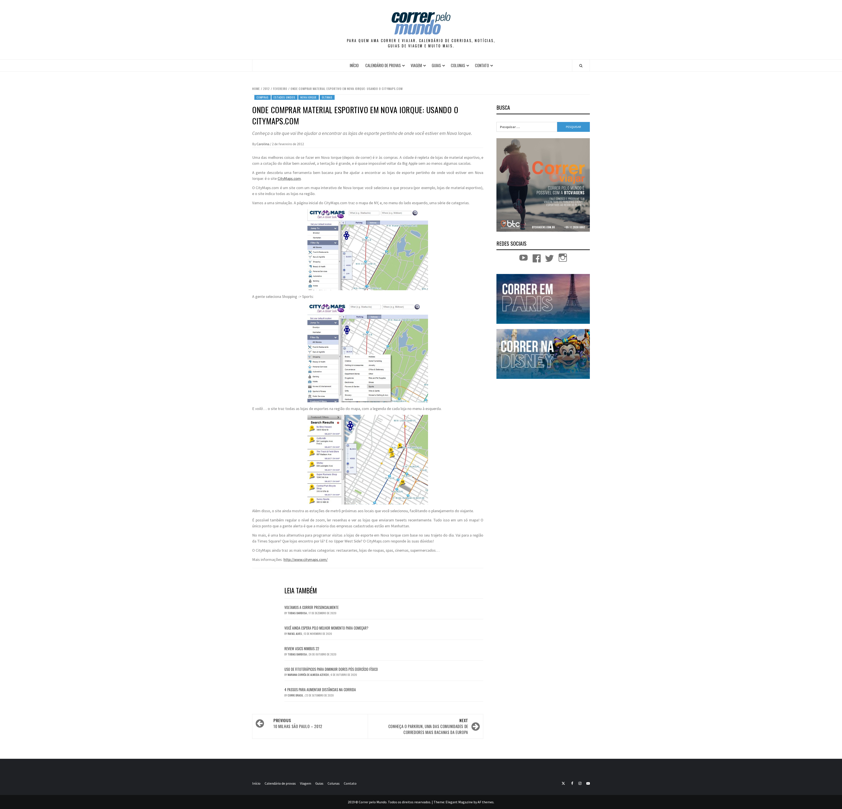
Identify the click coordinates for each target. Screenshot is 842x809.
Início (354, 65)
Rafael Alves (295, 633)
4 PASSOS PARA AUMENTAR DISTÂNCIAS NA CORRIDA (320, 689)
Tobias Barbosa (297, 613)
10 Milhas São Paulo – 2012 (297, 723)
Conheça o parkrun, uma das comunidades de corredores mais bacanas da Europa (428, 726)
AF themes (486, 802)
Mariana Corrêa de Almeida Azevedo (309, 675)
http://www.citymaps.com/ (306, 559)
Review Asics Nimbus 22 (301, 648)
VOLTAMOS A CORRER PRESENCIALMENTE (311, 607)
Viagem (416, 65)
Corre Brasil (296, 695)
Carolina (263, 144)
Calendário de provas (383, 65)
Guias (436, 65)
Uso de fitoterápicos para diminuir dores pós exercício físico (331, 669)
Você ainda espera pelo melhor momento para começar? (326, 628)
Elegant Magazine (459, 802)
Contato (482, 65)
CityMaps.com (289, 178)
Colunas (458, 65)
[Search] (581, 65)
